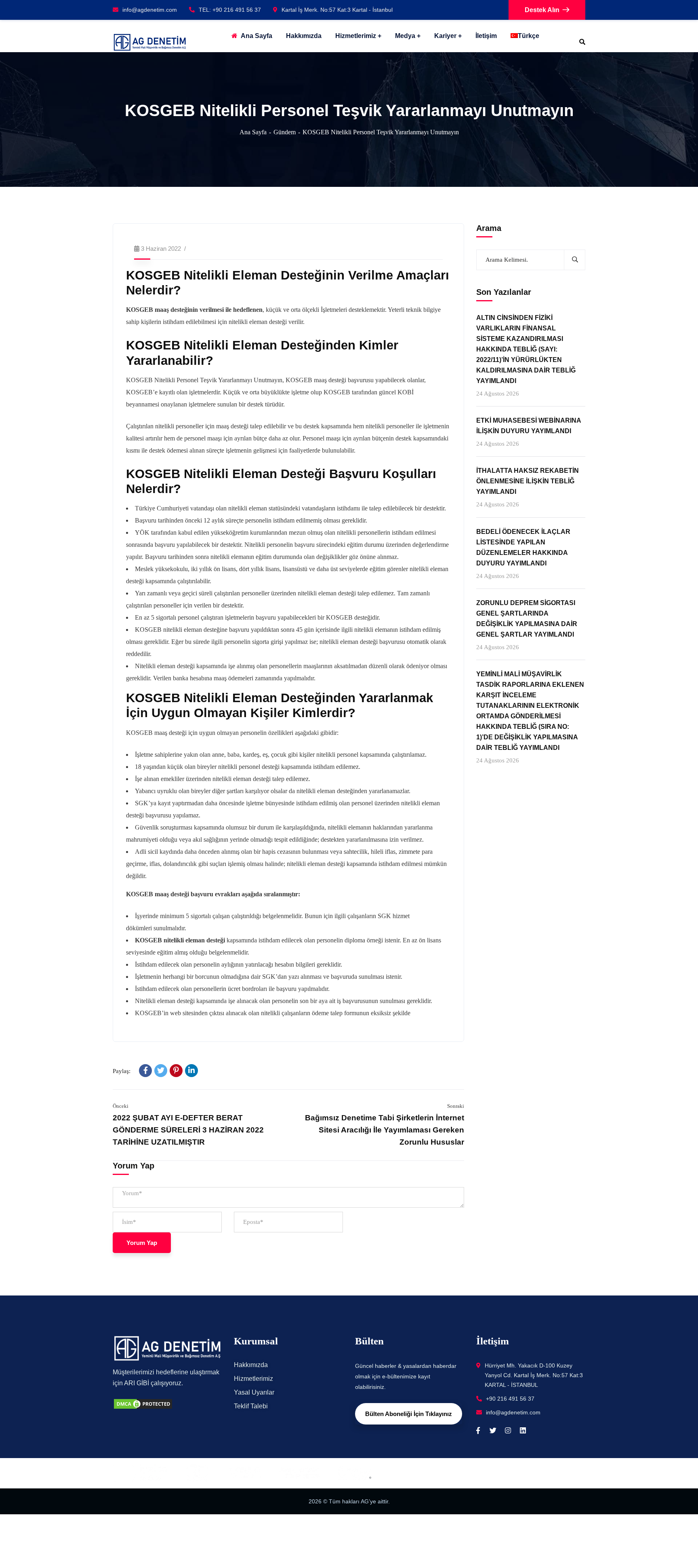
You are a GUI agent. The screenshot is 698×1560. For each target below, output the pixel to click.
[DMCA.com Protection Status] (143, 1402)
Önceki (120, 1106)
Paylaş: (121, 1071)
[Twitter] (160, 1070)
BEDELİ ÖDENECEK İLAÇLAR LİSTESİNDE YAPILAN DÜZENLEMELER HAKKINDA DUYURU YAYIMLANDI (523, 547)
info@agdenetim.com (149, 9)
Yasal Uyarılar (254, 1392)
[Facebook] (145, 1070)
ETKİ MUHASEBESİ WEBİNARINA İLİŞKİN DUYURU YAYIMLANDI (528, 425)
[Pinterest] (176, 1070)
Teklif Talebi (251, 1406)
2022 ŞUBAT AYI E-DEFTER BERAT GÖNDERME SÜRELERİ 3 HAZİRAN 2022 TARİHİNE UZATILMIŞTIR (188, 1129)
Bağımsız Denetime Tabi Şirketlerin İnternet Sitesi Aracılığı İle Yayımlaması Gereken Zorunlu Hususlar (384, 1129)
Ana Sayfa (253, 132)
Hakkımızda (251, 1364)
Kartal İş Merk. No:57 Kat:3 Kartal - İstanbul (337, 9)
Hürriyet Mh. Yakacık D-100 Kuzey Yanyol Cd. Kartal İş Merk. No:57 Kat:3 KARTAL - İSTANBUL (534, 1375)
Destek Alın (542, 9)
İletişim (486, 35)
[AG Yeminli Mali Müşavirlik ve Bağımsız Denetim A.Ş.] (150, 42)
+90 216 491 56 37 (510, 1398)
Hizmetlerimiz (355, 35)
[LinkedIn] (191, 1070)
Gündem (284, 132)
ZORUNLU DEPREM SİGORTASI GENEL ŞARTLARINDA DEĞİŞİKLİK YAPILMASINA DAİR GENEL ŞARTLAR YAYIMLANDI (526, 618)
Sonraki (455, 1106)
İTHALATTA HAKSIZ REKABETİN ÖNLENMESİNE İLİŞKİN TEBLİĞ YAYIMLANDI (527, 481)
